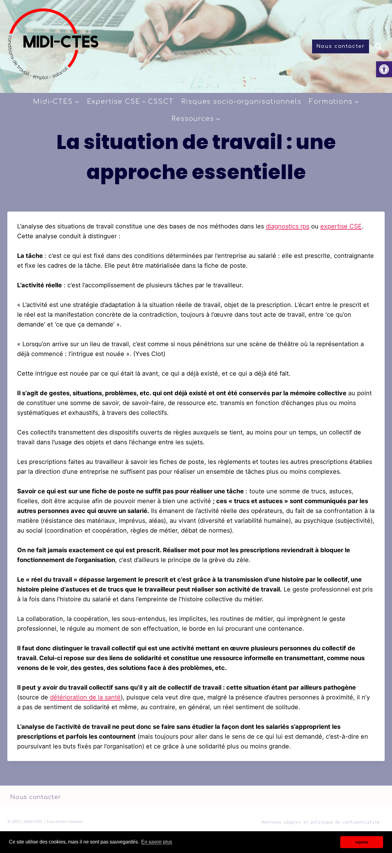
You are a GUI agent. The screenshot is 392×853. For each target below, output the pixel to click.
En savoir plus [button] (156, 841)
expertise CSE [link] (341, 226)
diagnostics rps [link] (287, 226)
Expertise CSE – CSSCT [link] (130, 101)
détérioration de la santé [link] (85, 697)
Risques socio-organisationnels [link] (241, 101)
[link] (384, 69)
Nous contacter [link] (340, 46)
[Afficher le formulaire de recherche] (378, 46)
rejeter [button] (361, 842)
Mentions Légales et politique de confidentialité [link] (320, 822)
